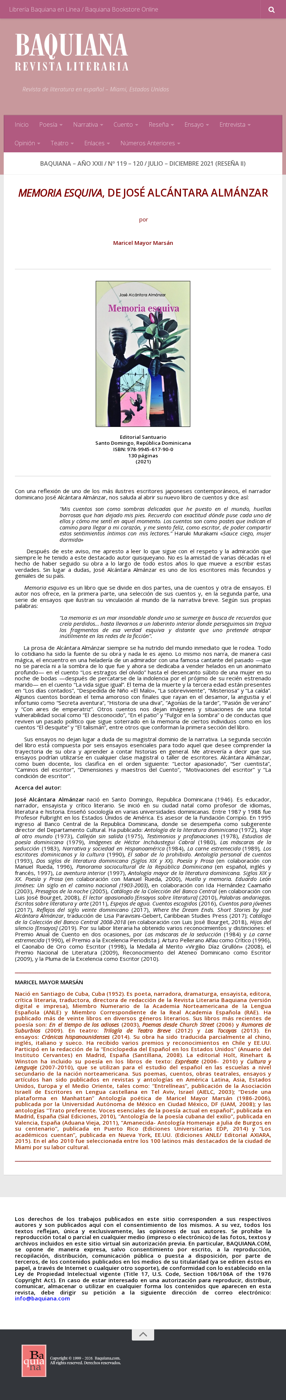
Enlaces (94, 143)
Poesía (48, 124)
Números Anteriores (147, 143)
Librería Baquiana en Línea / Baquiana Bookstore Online (83, 9)
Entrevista (232, 124)
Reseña (159, 124)
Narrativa (85, 124)
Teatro (60, 143)
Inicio (22, 124)
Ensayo (194, 124)
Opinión (25, 143)
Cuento (123, 124)
